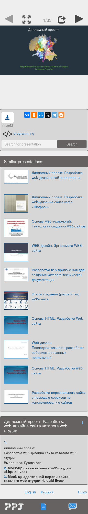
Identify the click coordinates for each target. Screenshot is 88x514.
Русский (47, 491)
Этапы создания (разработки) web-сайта (55, 296)
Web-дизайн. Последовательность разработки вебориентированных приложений (58, 350)
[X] (48, 115)
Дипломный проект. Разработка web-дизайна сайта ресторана (57, 175)
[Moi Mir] (41, 115)
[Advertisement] (44, 6)
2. (5, 467)
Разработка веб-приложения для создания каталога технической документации (58, 274)
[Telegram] (54, 115)
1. (5, 441)
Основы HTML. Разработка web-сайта (58, 370)
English (30, 491)
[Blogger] (61, 115)
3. (5, 476)
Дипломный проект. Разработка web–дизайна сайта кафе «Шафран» (57, 201)
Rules (82, 491)
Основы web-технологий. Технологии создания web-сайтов (59, 223)
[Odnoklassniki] (34, 115)
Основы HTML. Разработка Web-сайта (58, 321)
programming (23, 133)
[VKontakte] (27, 115)
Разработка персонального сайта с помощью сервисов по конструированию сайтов (58, 397)
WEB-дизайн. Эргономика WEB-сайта (57, 248)
